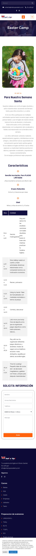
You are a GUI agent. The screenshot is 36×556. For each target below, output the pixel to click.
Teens (5, 506)
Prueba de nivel (8, 537)
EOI (4, 533)
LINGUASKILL (7, 518)
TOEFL (5, 529)
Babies (5, 487)
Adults (5, 495)
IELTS (5, 526)
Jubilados (6, 502)
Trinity (5, 522)
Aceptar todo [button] (13, 552)
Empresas (6, 499)
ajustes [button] (5, 552)
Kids (4, 491)
